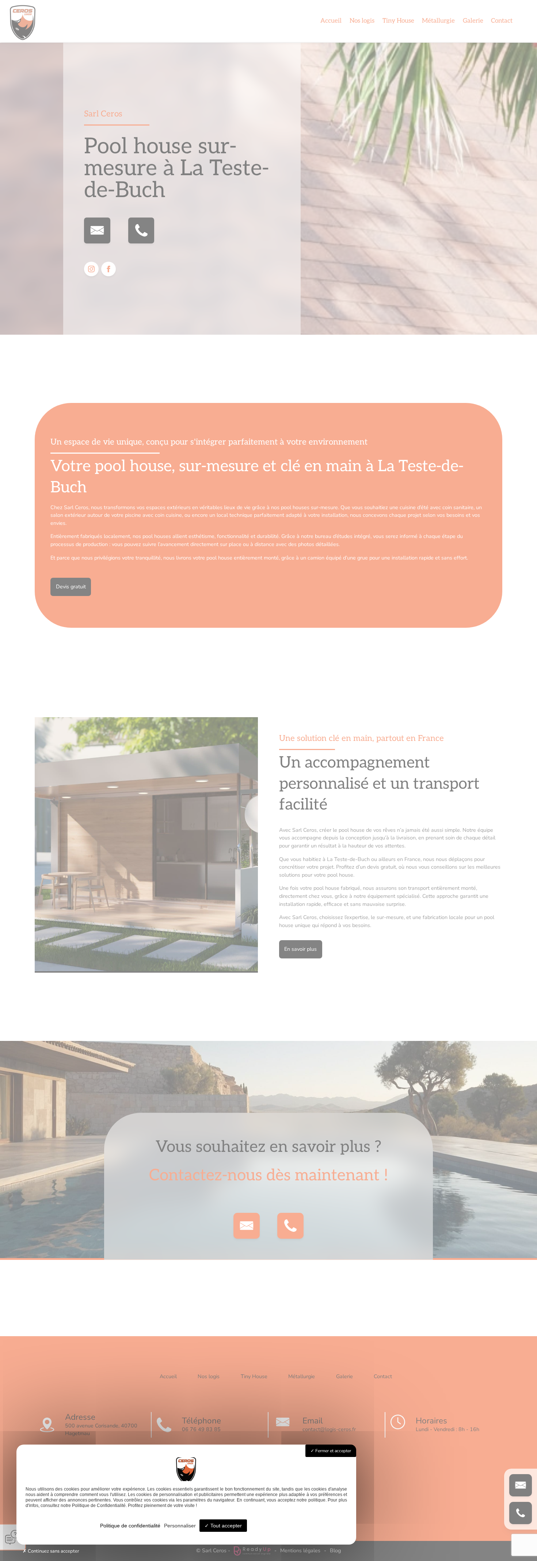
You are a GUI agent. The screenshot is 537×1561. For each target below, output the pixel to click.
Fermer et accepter (332, 1451)
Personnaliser (180, 1526)
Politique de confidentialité (130, 1526)
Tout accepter (225, 1526)
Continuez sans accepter (53, 1551)
